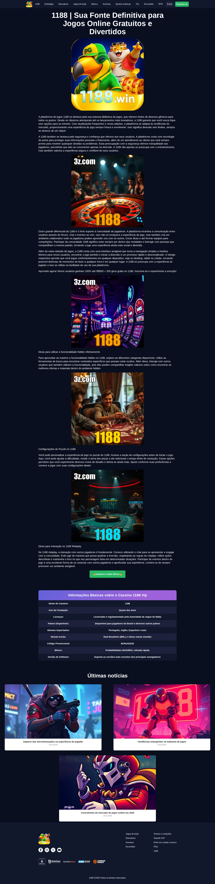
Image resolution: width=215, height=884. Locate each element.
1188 (37, 4)
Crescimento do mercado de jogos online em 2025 (107, 813)
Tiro (137, 4)
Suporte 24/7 (159, 838)
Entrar (169, 4)
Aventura (107, 4)
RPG (161, 4)
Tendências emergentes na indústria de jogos (162, 741)
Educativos (63, 4)
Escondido (149, 4)
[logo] (29, 2)
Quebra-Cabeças (123, 4)
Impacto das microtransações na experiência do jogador (53, 741)
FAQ (156, 847)
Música (94, 4)
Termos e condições (162, 834)
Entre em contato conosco (165, 842)
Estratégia (49, 4)
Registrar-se (182, 4)
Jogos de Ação (79, 4)
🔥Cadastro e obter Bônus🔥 (107, 574)
